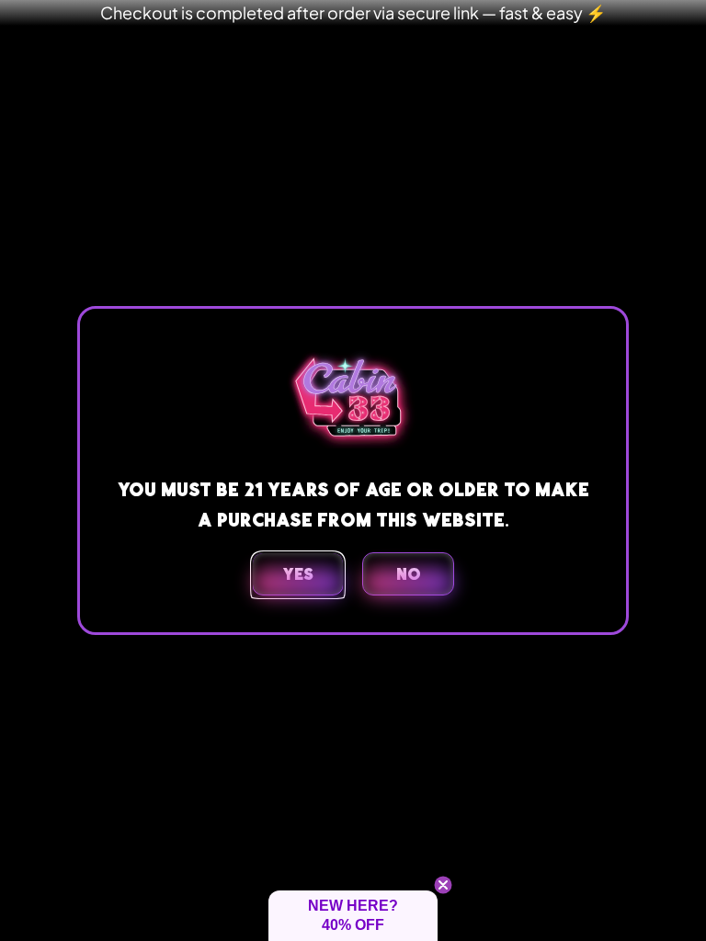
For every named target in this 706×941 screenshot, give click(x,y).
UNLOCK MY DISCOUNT (353, 705)
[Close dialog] (503, 284)
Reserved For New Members (353, 288)
